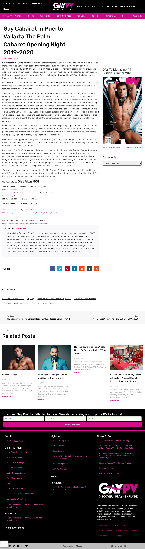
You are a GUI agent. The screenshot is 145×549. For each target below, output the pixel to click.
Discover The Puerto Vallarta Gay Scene (54, 299)
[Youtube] (18, 546)
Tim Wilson (21, 228)
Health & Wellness (63, 16)
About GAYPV (105, 525)
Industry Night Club (61, 463)
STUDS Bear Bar (60, 469)
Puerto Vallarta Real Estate (43, 303)
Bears (9, 483)
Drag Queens (58, 451)
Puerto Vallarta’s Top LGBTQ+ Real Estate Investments (25, 506)
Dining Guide (82, 6)
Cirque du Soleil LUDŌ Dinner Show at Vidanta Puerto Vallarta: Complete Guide (116, 447)
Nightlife (36, 3)
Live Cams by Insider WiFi (18, 452)
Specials (95, 16)
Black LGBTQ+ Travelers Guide (20, 494)
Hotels (6, 9)
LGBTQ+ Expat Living (16, 473)
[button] (52, 268)
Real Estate (119, 6)
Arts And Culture (106, 468)
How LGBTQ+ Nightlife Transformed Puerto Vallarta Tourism (71, 457)
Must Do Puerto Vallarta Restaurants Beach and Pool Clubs (71, 488)
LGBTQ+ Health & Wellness (85, 299)
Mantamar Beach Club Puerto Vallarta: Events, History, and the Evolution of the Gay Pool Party (118, 455)
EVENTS (21, 3)
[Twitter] (14, 546)
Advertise (103, 536)
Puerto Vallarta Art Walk (109, 473)
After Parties (58, 446)
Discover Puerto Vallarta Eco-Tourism (115, 463)
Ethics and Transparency (126, 530)
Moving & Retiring (14, 468)
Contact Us (120, 525)
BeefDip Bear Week (15, 441)
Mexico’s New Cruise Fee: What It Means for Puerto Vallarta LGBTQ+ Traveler (90, 350)
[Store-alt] (26, 546)
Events (6, 16)
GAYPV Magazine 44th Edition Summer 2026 (122, 147)
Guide (129, 6)
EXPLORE (7, 3)
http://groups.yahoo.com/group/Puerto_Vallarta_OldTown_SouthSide (30, 213)
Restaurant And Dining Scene (16, 303)
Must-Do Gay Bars (61, 440)
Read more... (6, 396)
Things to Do (97, 6)
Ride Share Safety (14, 478)
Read (124, 16)
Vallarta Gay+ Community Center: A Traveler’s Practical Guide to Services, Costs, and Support (126, 378)
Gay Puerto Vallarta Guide (13, 299)
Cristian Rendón (9, 375)
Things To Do (104, 436)
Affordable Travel (14, 457)
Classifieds (137, 16)
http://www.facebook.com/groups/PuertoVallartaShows (25, 224)
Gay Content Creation (16, 499)
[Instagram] (22, 546)
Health (109, 6)
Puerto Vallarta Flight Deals (18, 462)
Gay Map (30, 299)
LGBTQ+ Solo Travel (15, 488)
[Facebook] (10, 546)
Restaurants (45, 16)
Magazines (116, 536)
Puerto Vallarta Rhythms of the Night (115, 440)
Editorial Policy (105, 530)
